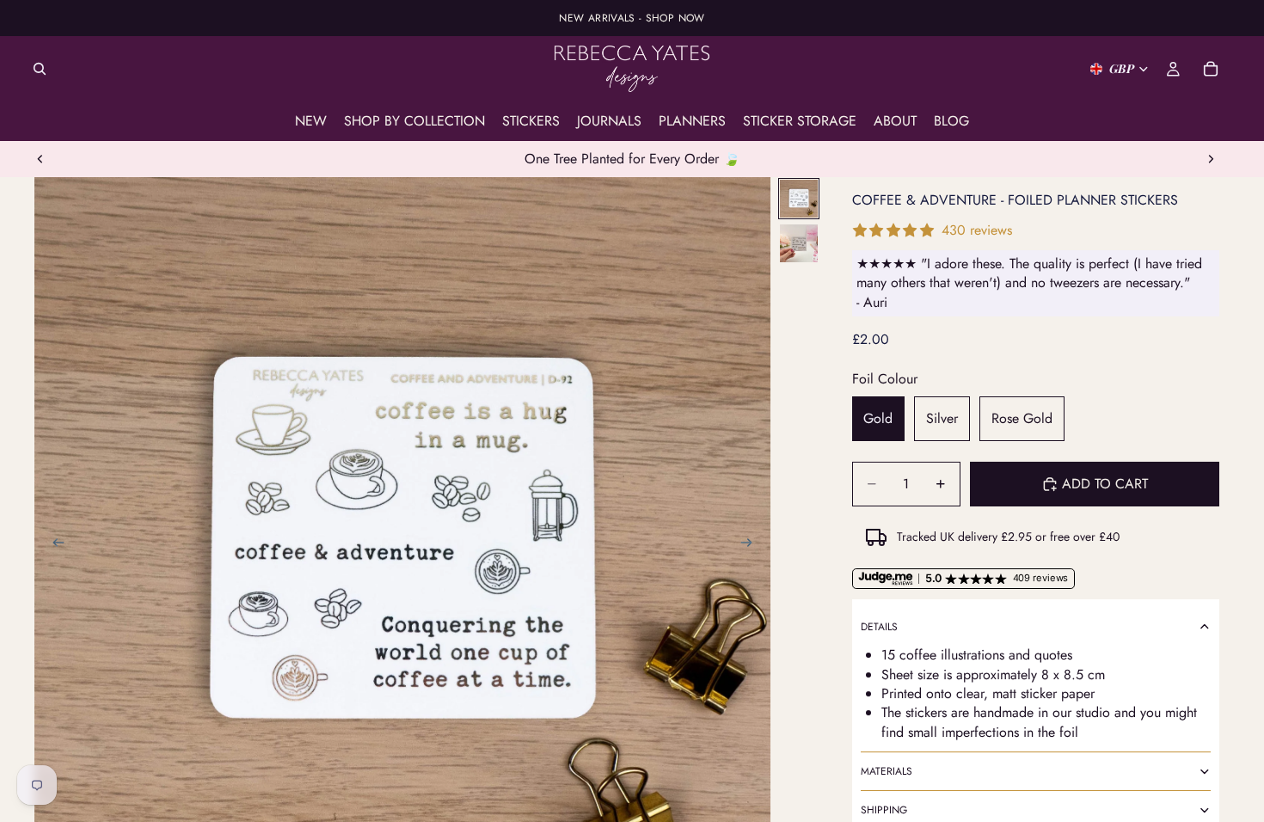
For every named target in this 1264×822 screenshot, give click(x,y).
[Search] (39, 69)
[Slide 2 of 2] (799, 243)
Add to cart (1105, 484)
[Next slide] (1211, 159)
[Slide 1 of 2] (799, 199)
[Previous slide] (40, 159)
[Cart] (1211, 69)
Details (879, 627)
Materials (886, 771)
